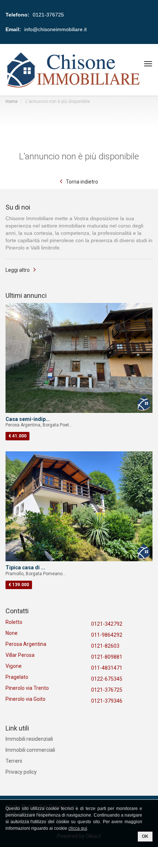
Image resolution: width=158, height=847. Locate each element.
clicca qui (77, 828)
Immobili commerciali (30, 750)
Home (12, 101)
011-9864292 (106, 635)
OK (145, 836)
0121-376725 (106, 690)
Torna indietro (82, 182)
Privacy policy (21, 772)
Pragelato (17, 677)
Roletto (14, 622)
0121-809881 (106, 657)
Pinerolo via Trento (27, 688)
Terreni (14, 761)
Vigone (14, 666)
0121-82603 (105, 646)
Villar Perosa (20, 655)
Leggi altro (18, 270)
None (12, 633)
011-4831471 (106, 668)
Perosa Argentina (26, 644)
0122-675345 (106, 679)
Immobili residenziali (29, 739)
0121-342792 (106, 624)
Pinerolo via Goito (26, 699)
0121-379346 (106, 701)
